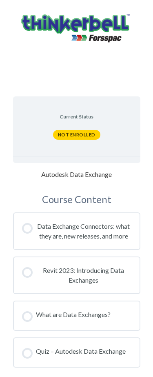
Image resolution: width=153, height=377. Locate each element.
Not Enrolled (76, 134)
